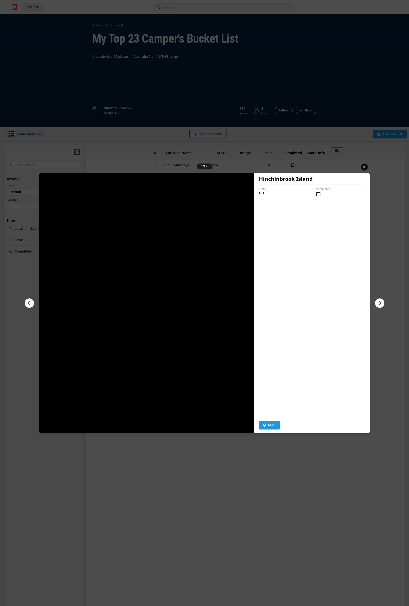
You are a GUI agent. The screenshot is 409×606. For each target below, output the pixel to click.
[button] (29, 303)
